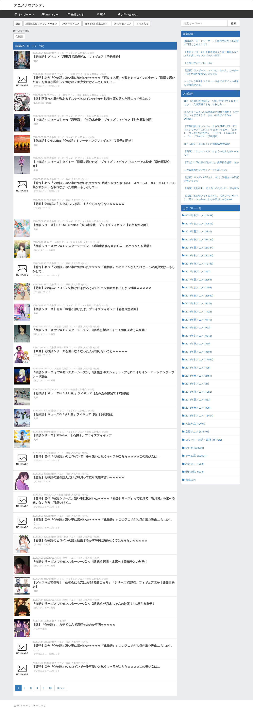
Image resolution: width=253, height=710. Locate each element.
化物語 (19, 36)
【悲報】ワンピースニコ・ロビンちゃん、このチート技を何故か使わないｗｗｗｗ (211, 71)
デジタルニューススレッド (47, 85)
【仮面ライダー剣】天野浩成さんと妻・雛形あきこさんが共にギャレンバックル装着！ (211, 53)
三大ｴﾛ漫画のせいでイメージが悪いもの (205, 169)
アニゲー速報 (40, 628)
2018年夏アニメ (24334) (199, 247)
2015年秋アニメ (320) (197, 343)
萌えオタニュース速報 (44, 249)
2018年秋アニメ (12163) (199, 263)
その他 (91, 52)
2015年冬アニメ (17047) (199, 359)
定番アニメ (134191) (197, 431)
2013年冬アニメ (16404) (199, 415)
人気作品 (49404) (195, 423)
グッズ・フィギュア (67, 52)
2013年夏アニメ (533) (197, 399)
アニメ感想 (55, 242)
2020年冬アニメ (70, 23)
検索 (233, 23)
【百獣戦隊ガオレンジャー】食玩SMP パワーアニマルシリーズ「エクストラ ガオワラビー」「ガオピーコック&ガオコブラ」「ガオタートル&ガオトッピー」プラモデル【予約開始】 (210, 131)
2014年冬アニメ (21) (197, 383)
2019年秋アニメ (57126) (199, 239)
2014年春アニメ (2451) (198, 375)
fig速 (36, 60)
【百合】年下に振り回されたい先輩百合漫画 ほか (211, 162)
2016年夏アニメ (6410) (198, 319)
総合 (18, 23)
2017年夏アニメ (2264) (198, 279)
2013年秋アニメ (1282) (198, 391)
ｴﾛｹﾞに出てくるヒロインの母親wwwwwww (207, 143)
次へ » (60, 688)
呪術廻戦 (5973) (194, 471)
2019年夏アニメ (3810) (198, 231)
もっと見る (142, 23)
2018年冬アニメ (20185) (199, 255)
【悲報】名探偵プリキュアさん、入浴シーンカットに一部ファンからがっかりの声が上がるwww (211, 197)
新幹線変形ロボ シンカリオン (41, 23)
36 (50, 688)
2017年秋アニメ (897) (197, 271)
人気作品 (82, 52)
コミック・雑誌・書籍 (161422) (203, 439)
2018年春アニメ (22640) (199, 295)
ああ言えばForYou (42, 102)
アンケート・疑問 (66, 73)
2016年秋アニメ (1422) (198, 311)
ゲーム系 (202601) (195, 455)
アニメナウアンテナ (30, 5)
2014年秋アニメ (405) (197, 367)
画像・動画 (62, 347)
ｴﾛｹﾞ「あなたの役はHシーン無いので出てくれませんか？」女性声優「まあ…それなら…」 (211, 102)
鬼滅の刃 (190, 479)
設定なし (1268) (194, 463)
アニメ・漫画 (82, 73)
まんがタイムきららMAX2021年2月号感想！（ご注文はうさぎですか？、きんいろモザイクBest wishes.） (211, 115)
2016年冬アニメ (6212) (198, 335)
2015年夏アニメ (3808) (198, 351)
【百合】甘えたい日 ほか (198, 62)
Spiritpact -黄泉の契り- (97, 23)
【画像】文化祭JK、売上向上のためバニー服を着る (211, 188)
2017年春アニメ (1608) (198, 287)
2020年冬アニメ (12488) (199, 215)
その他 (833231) (194, 447)
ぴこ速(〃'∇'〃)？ (42, 207)
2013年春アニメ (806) (197, 407)
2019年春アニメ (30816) (199, 223)
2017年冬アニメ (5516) (198, 303)
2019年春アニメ (122, 23)
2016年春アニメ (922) (197, 327)
